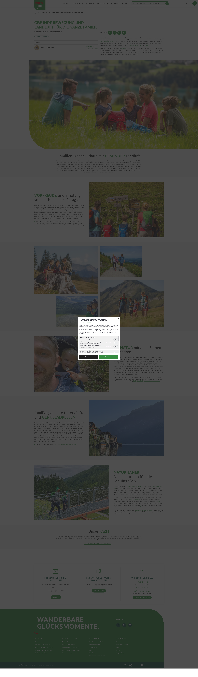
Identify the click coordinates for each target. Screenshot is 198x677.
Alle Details (108, 342)
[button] (114, 339)
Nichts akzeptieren (88, 356)
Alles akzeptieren (108, 356)
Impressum (81, 322)
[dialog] (99, 338)
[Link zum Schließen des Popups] (118, 319)
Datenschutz (88, 322)
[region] (99, 344)
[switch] (115, 339)
